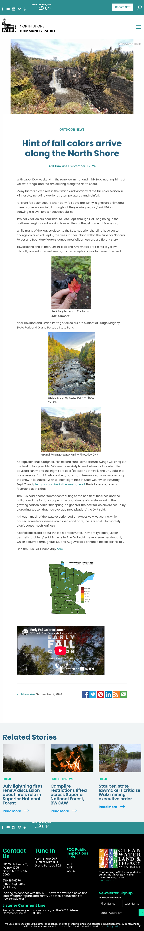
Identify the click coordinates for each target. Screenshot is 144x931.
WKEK (70, 867)
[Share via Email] (123, 694)
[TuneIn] (24, 9)
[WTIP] (29, 25)
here (60, 549)
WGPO (71, 871)
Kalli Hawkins (57, 166)
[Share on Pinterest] (100, 694)
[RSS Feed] (116, 694)
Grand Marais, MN (41, 822)
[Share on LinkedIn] (108, 694)
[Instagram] (13, 9)
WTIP (70, 864)
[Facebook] (2, 9)
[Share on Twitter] (92, 694)
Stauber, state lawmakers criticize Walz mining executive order (119, 792)
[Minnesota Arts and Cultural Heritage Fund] (120, 858)
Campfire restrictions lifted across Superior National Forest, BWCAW (69, 794)
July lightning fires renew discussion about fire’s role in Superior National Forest (22, 794)
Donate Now (122, 7)
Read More (12, 811)
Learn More (105, 880)
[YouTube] (8, 9)
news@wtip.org (13, 899)
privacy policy (112, 926)
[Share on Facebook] (85, 694)
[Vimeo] (19, 9)
